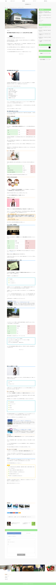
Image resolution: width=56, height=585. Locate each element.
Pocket (13, 36)
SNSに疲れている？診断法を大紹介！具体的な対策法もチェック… (45, 31)
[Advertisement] (21, 61)
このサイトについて (41, 20)
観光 (7, 7)
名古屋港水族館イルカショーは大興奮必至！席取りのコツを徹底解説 (22, 429)
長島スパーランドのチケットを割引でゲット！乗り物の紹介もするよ (22, 420)
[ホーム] (6, 1)
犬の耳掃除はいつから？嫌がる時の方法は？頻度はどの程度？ (45, 41)
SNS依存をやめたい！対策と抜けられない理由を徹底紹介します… (45, 37)
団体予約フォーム (12, 251)
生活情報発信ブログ (28, 4)
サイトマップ (6, 578)
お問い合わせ (6, 579)
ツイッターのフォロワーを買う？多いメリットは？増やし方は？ (45, 27)
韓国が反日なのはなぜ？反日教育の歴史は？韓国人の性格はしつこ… (45, 34)
